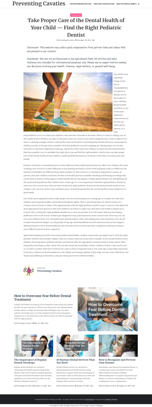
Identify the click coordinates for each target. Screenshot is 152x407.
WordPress (90, 399)
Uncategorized (76, 15)
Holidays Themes (111, 399)
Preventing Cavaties (66, 40)
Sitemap (100, 405)
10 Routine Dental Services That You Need (76, 361)
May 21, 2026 (39, 323)
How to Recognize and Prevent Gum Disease (117, 361)
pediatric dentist (59, 212)
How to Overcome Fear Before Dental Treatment (42, 298)
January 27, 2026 (40, 386)
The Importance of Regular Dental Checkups (30, 361)
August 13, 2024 (125, 386)
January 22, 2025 (82, 386)
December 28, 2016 (83, 40)
